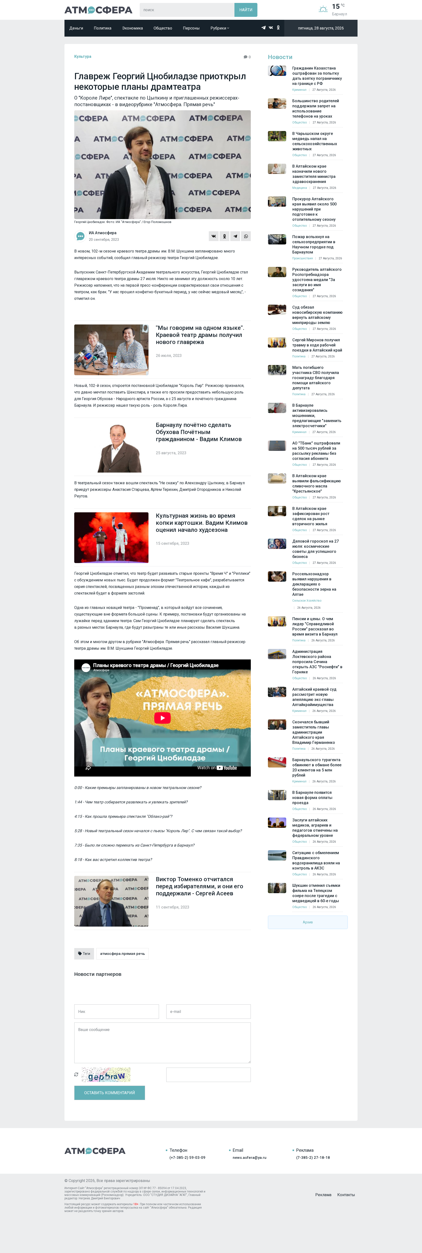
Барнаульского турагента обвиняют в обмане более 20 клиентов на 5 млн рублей (316, 768)
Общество (163, 28)
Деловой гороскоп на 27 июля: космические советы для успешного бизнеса (315, 549)
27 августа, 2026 (324, 89)
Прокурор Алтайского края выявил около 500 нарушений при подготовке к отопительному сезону (314, 209)
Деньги (76, 28)
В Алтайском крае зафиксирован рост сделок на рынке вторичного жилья (310, 516)
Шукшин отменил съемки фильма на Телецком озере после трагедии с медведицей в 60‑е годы (316, 893)
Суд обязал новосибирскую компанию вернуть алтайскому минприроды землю (317, 315)
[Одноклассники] (224, 236)
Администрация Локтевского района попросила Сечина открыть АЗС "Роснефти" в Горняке (317, 661)
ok (278, 27)
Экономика (132, 28)
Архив (308, 922)
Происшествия (302, 258)
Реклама (323, 1194)
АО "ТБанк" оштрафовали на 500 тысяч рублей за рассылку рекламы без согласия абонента (316, 451)
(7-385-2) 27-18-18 (313, 1157)
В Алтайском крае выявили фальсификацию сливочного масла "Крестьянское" (316, 484)
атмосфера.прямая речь (122, 953)
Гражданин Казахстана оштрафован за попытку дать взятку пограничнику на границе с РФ (317, 76)
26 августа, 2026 (309, 607)
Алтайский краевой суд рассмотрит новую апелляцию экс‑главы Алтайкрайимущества (314, 697)
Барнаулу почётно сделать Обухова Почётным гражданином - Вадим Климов (199, 432)
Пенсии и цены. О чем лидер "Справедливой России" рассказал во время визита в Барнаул (315, 626)
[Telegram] (235, 236)
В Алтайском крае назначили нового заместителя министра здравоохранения (314, 174)
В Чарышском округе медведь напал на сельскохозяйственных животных (314, 141)
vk (270, 27)
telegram (263, 27)
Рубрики (219, 28)
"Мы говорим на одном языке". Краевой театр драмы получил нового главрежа (200, 334)
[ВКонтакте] (214, 236)
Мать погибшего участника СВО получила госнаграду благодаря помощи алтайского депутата (315, 377)
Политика (102, 28)
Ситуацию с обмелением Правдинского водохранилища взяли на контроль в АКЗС (316, 860)
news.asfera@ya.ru (249, 1157)
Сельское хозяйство (306, 600)
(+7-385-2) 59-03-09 (187, 1157)
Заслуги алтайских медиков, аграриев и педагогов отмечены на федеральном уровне (315, 828)
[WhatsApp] (246, 236)
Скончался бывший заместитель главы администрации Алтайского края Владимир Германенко (313, 732)
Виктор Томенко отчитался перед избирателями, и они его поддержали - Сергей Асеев (199, 886)
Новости (280, 57)
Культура (82, 56)
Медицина (299, 188)
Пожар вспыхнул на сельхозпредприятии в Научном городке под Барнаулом (313, 244)
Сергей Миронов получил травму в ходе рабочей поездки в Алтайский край (317, 345)
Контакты (346, 1194)
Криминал (299, 89)
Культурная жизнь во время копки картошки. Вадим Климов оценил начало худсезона (202, 522)
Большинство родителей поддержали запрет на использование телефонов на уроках (315, 109)
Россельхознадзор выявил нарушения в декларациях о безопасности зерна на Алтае (314, 584)
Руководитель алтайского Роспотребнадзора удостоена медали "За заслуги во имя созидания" (317, 279)
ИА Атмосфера (98, 9)
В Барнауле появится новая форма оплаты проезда (312, 797)
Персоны (191, 28)
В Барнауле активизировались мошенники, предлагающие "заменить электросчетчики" (316, 415)
